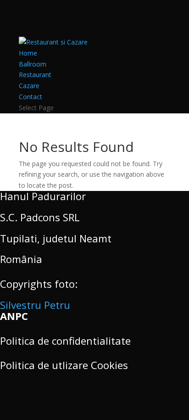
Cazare (29, 85)
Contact (30, 96)
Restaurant (35, 74)
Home (28, 53)
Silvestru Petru (35, 305)
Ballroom (32, 64)
